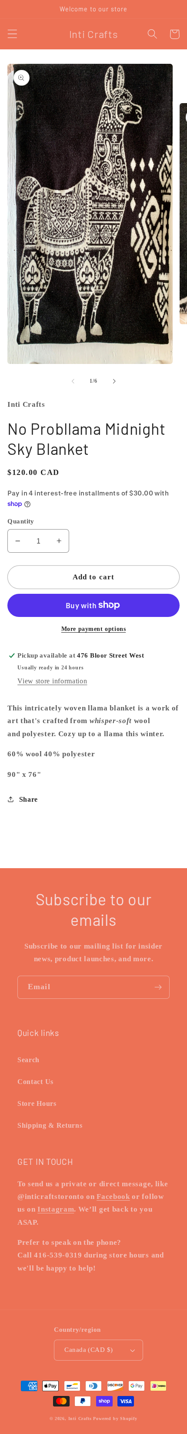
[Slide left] (73, 381)
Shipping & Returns (49, 1125)
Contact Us (35, 1081)
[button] (12, 34)
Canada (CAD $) (88, 1349)
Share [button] (28, 799)
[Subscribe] (158, 987)
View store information (52, 681)
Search (28, 1059)
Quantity (20, 521)
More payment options (93, 629)
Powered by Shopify (115, 1418)
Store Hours (37, 1103)
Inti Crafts (80, 1418)
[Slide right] (114, 381)
